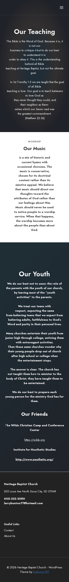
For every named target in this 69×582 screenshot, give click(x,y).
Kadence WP (41, 572)
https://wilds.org (34, 440)
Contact (8, 530)
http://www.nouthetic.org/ (34, 459)
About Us (9, 536)
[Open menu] (61, 7)
